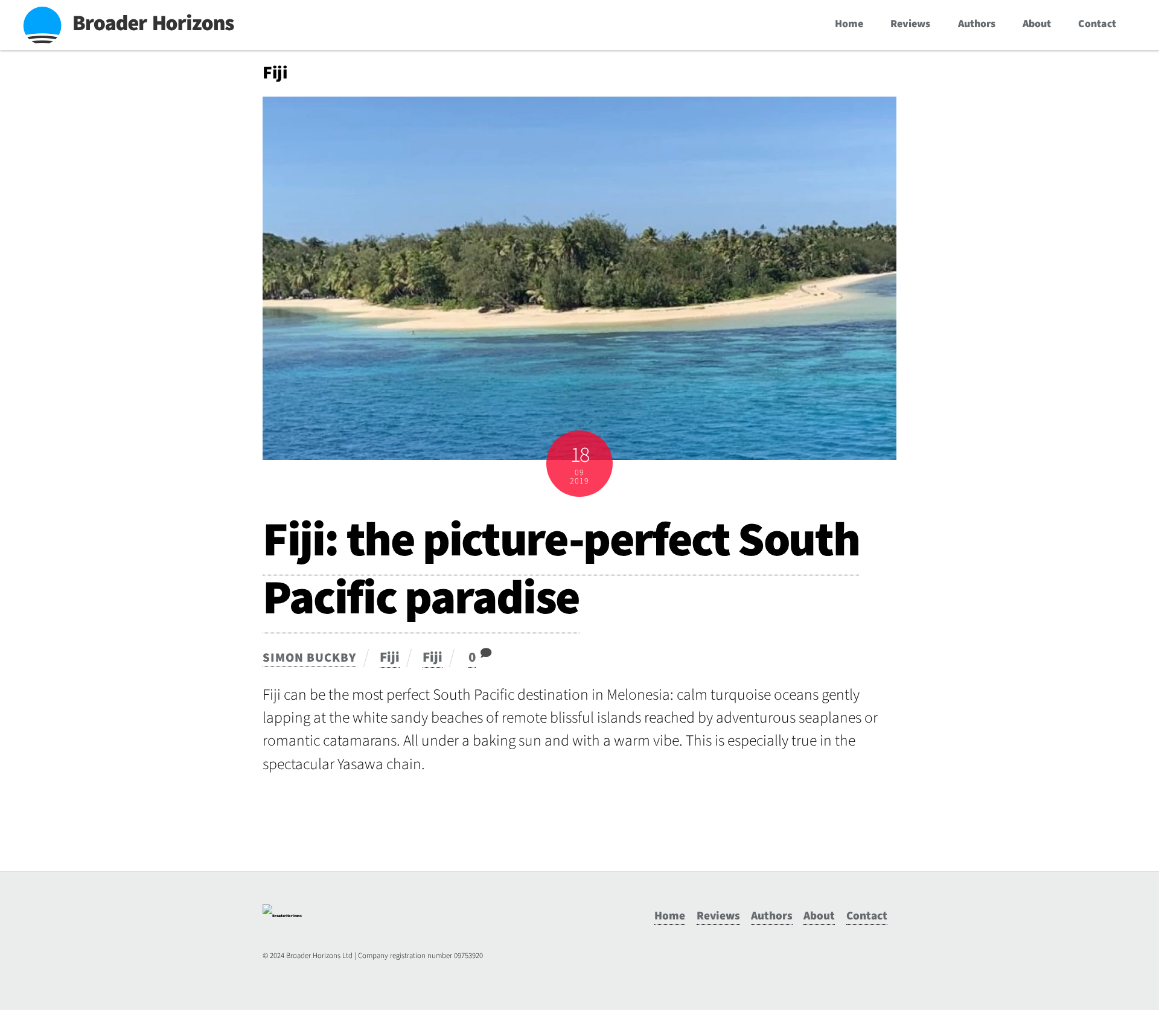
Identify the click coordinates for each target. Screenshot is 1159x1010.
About (1037, 23)
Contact (1097, 23)
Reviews (910, 23)
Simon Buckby (309, 657)
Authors (976, 23)
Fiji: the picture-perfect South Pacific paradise (561, 569)
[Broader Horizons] (282, 916)
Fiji (390, 657)
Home (849, 23)
